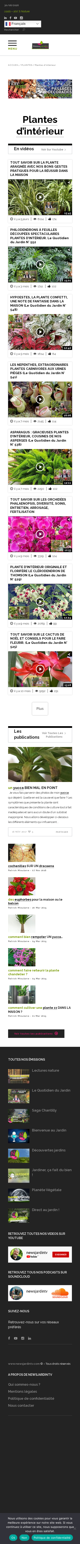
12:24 (67, 617)
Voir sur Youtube (52, 149)
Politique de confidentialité (31, 1399)
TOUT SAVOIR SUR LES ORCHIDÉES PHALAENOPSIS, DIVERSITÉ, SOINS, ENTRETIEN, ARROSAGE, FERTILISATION (38, 506)
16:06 (67, 415)
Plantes (26, 65)
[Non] (75, 1528)
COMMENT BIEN (19, 937)
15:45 (67, 213)
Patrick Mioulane (18, 870)
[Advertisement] (40, 1472)
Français (18, 23)
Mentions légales (22, 1392)
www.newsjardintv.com (24, 1363)
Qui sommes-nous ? (24, 1385)
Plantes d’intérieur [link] (40, 125)
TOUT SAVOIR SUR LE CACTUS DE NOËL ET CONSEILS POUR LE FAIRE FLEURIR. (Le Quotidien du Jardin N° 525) (38, 641)
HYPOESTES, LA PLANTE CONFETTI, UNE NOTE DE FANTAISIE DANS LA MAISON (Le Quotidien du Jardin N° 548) (39, 303)
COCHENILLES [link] (17, 866)
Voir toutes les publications (52, 735)
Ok (13, 1537)
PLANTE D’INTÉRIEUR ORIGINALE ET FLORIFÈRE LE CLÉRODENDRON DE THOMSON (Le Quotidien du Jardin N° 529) (38, 573)
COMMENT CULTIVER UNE (25, 1007)
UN (10, 788)
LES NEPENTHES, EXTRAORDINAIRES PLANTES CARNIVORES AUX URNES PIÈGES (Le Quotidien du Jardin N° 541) (39, 371)
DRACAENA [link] (46, 866)
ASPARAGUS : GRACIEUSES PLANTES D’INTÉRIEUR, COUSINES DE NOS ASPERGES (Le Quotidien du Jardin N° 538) (39, 438)
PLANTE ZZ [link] (50, 1007)
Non (24, 1537)
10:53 (67, 550)
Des (11, 899)
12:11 (67, 482)
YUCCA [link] (18, 788)
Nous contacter (21, 1406)
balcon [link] (13, 903)
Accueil (13, 65)
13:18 (67, 685)
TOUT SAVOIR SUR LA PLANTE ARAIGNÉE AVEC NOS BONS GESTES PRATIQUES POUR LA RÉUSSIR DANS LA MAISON (39, 169)
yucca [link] (64, 792)
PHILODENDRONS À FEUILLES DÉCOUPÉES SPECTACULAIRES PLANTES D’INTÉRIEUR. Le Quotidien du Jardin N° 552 (39, 236)
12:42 (67, 348)
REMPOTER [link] (38, 937)
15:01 (67, 280)
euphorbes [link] (23, 899)
